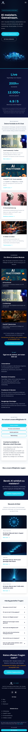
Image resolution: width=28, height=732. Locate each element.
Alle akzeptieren (14, 730)
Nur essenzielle (14, 727)
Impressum (5, 704)
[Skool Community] (15, 692)
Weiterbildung (14, 435)
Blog (4, 699)
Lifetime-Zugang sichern (10, 34)
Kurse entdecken (9, 39)
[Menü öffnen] (25, 2)
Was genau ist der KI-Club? (14, 607)
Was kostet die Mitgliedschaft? (14, 628)
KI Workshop (6, 711)
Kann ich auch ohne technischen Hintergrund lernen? (14, 633)
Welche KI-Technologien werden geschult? (14, 622)
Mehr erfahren (20, 723)
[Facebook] (12, 692)
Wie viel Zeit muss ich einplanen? (14, 638)
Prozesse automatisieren (14, 428)
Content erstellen (14, 425)
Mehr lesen (5, 537)
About (4, 701)
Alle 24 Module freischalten (14, 343)
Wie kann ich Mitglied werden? (14, 617)
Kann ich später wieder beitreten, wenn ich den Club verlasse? (14, 643)
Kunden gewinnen (14, 432)
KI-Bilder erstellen (7, 717)
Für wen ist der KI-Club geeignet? (14, 612)
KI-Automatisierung (7, 715)
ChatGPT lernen (7, 713)
